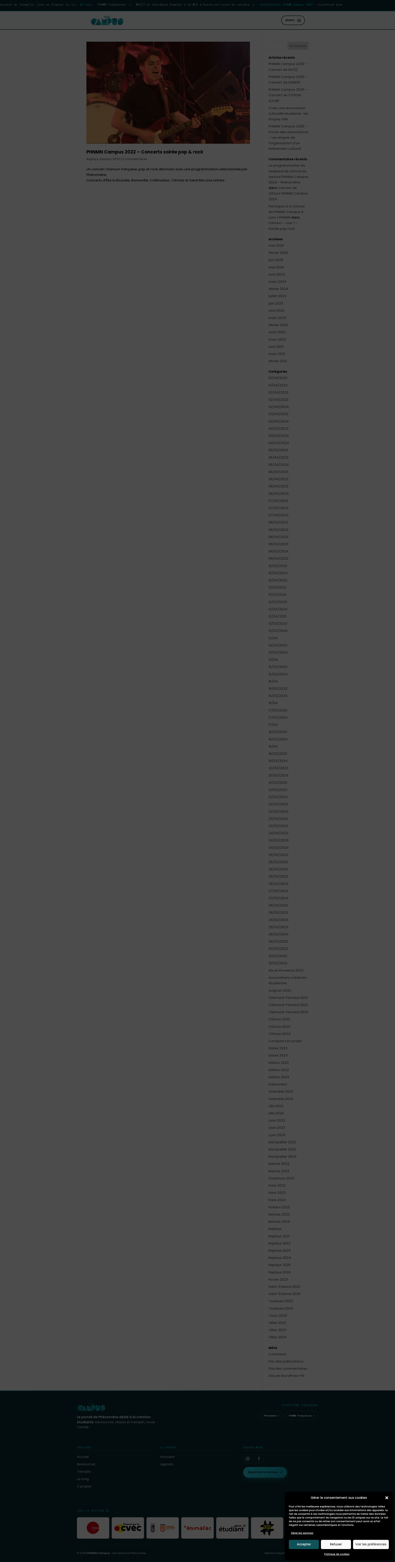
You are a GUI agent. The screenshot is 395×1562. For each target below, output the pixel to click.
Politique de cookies (337, 1554)
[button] (387, 1498)
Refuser (336, 1544)
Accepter (304, 1544)
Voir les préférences (371, 1544)
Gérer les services (302, 1533)
